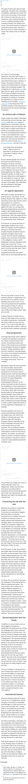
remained (3, 122)
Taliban (15, 122)
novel (21, 89)
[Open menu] (1, 4)
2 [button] (9, 252)
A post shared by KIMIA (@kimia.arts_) (14, 70)
